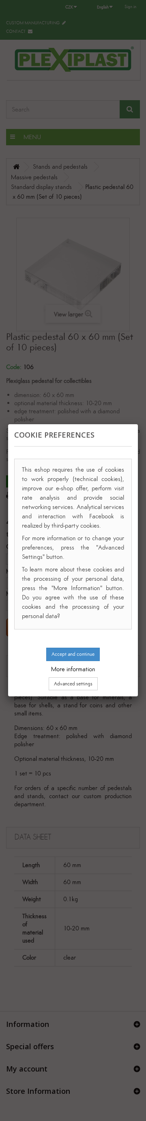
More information (73, 669)
